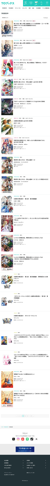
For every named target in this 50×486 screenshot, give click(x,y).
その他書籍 (38, 8)
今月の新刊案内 (7, 465)
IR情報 (28, 460)
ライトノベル (17, 8)
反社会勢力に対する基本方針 (9, 474)
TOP (2, 427)
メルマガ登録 (30, 463)
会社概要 (6, 460)
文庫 (29, 8)
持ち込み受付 (7, 467)
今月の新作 (11, 8)
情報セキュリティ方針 (30, 472)
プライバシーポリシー (8, 472)
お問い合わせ (30, 467)
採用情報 (6, 463)
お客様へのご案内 (31, 465)
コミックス (24, 8)
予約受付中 (4, 8)
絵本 (33, 8)
